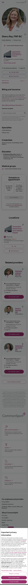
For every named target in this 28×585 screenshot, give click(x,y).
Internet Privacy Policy (6, 570)
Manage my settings (14, 573)
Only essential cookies (14, 577)
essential (24, 540)
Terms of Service (17, 570)
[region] (14, 556)
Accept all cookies (14, 581)
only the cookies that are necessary (18, 552)
